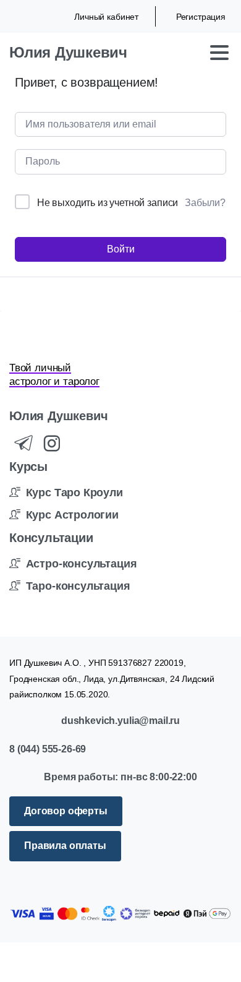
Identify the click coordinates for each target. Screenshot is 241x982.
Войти (121, 249)
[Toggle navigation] (219, 52)
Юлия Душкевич (68, 52)
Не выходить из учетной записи (107, 202)
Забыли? (205, 202)
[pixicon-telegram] (23, 444)
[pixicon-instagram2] (52, 444)
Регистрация (201, 17)
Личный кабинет (106, 17)
